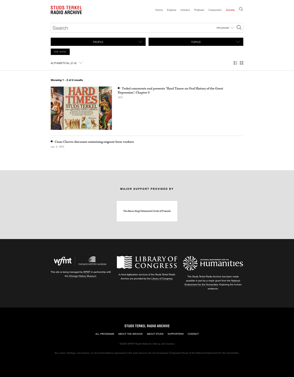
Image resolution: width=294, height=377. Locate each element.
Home (159, 9)
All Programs (104, 333)
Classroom (215, 9)
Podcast (199, 9)
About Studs (155, 333)
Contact (193, 333)
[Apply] (239, 28)
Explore (171, 9)
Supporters (176, 333)
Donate (230, 9)
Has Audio (60, 51)
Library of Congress (162, 278)
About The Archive (130, 333)
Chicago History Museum (82, 275)
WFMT (86, 271)
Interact (185, 9)
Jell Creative (167, 343)
